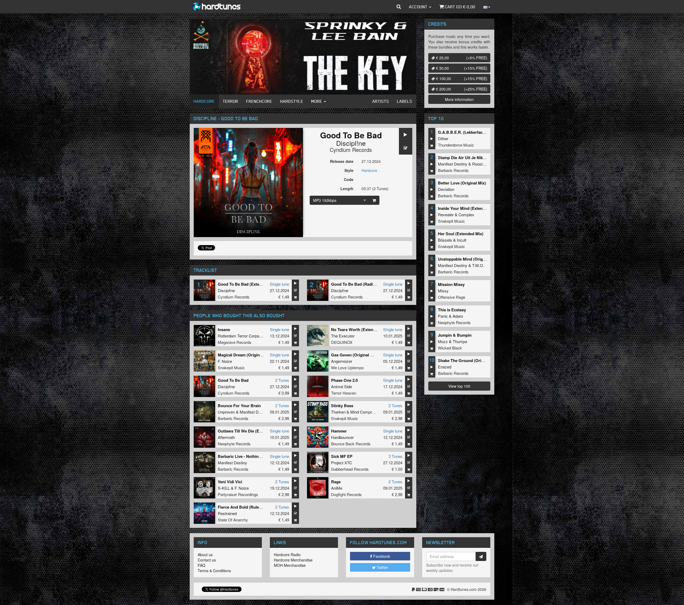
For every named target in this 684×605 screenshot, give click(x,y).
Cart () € (459, 6)
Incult (461, 240)
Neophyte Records (234, 443)
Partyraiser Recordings (238, 494)
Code (348, 179)
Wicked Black (450, 348)
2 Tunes (282, 380)
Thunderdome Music (456, 145)
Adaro (458, 316)
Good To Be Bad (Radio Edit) (358, 284)
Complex (466, 214)
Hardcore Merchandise (293, 560)
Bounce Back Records (351, 443)
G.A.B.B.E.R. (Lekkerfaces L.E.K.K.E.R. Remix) (481, 132)
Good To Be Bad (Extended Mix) (248, 284)
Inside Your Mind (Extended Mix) (468, 208)
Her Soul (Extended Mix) (460, 234)
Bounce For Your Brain (239, 405)
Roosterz (480, 164)
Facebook (381, 556)
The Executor (343, 336)
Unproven (226, 412)
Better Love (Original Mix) (462, 183)
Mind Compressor (366, 412)
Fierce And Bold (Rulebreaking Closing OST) (259, 507)
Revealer (446, 214)
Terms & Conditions (214, 570)
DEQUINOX (341, 342)
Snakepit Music (231, 367)
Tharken (338, 412)
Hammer (339, 431)
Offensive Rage (451, 297)
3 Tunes (395, 456)
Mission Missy (451, 284)
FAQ (201, 565)
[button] (398, 6)
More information (459, 99)
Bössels (445, 240)
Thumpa (460, 341)
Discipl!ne (351, 143)
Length (346, 188)
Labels (404, 101)
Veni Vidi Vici (230, 482)
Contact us (207, 560)
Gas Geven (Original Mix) (354, 355)
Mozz (443, 341)
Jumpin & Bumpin (455, 335)
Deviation (446, 189)
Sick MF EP (341, 456)
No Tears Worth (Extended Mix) (360, 329)
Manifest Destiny (254, 412)
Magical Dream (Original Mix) (245, 355)
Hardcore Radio (287, 554)
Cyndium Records (351, 150)
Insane (224, 329)
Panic (443, 316)
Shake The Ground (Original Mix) (468, 360)
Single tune (279, 284)
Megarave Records (234, 342)
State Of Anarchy (233, 519)
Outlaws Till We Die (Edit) (241, 431)
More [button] (317, 101)
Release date (341, 161)
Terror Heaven (343, 393)
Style (348, 170)
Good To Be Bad (233, 380)
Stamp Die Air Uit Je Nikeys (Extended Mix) (478, 157)
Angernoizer (341, 361)
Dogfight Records (346, 494)
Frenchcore (259, 101)
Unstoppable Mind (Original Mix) (468, 259)
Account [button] (419, 6)
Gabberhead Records (350, 469)
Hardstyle (291, 101)
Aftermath (226, 437)
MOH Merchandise (290, 565)
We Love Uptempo (347, 367)
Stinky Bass (342, 405)
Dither (443, 138)
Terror (230, 101)
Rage (336, 482)
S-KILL (224, 488)
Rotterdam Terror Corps (238, 336)
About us (205, 554)
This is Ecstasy (452, 310)
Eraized (444, 367)
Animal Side (341, 386)
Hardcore (204, 101)
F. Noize (225, 361)
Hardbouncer (342, 437)
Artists (380, 101)
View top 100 (459, 386)
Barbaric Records (233, 418)
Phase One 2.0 (344, 380)
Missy (443, 290)
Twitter (382, 567)
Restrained (227, 513)
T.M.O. (478, 265)
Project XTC (341, 462)
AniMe (336, 488)
